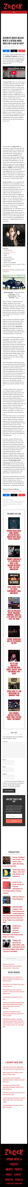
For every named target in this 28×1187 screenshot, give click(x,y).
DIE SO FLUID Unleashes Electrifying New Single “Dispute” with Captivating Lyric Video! (14, 668)
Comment (5, 741)
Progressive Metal (11, 504)
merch (9, 1169)
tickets (18, 1169)
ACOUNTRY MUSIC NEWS (15, 1062)
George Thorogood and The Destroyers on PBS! (14, 641)
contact (17, 1174)
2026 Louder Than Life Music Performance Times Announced (14, 590)
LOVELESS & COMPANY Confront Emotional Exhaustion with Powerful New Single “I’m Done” (13, 1013)
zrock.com (18, 1183)
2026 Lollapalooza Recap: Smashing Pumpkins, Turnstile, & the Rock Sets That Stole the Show (14, 615)
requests (19, 1179)
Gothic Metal (21, 501)
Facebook (9, 491)
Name (4, 759)
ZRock (14, 6)
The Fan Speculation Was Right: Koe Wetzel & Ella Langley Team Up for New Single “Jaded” (14, 1099)
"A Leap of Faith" (14, 501)
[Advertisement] (14, 26)
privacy (9, 1174)
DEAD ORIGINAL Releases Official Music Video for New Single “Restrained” (14, 716)
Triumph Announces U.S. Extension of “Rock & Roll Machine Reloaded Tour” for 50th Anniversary (14, 564)
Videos (11, 499)
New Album (12, 502)
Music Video (6, 502)
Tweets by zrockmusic (8, 964)
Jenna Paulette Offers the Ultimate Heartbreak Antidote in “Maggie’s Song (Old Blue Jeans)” (14, 1079)
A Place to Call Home (9, 252)
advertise (9, 1179)
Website (5, 774)
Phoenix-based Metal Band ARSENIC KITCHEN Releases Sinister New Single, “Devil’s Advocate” (14, 535)
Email (4, 767)
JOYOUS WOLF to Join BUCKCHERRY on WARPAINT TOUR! (14, 693)
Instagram (19, 491)
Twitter (14, 491)
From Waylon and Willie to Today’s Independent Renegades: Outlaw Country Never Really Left (13, 1087)
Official (4, 491)
